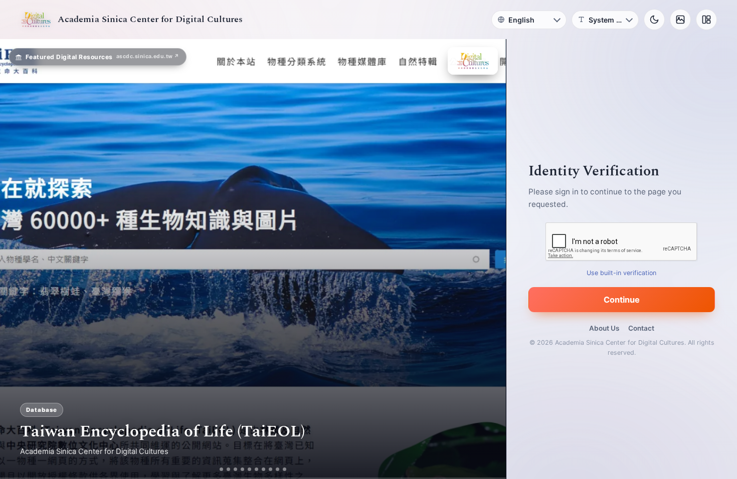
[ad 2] (225, 469)
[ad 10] (288, 469)
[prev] (18, 259)
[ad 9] (281, 469)
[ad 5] (253, 469)
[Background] (680, 19)
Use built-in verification (622, 273)
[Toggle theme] (654, 19)
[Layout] (706, 19)
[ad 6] (260, 469)
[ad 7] (267, 469)
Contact (641, 328)
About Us (604, 328)
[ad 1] (218, 469)
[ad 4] (246, 469)
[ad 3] (235, 469)
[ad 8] (274, 469)
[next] (488, 259)
